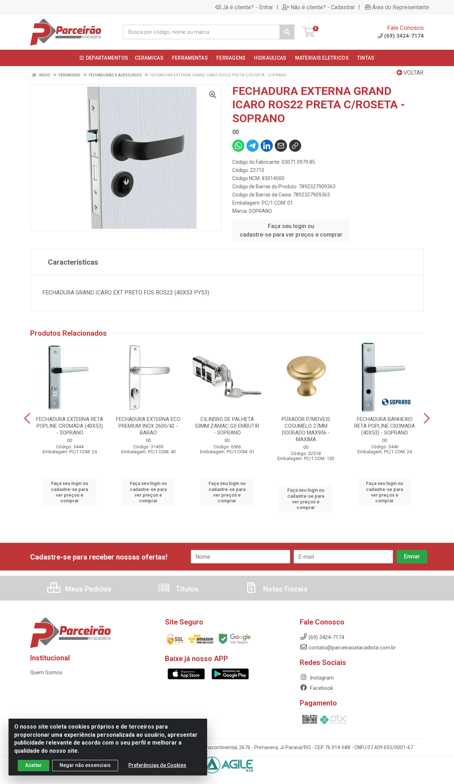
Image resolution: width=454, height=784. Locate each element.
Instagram (321, 678)
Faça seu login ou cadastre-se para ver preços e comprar (291, 230)
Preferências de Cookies (157, 765)
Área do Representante (400, 7)
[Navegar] (27, 418)
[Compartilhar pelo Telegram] (253, 146)
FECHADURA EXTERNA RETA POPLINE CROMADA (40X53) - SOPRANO (69, 426)
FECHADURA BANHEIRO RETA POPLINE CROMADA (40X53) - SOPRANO (384, 426)
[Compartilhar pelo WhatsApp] (238, 146)
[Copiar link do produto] (295, 146)
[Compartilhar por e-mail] (281, 146)
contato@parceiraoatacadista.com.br (352, 647)
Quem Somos (46, 672)
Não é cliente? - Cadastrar (322, 7)
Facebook (321, 688)
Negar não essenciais (85, 765)
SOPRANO (260, 211)
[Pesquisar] (286, 32)
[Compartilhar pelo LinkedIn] (267, 146)
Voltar (412, 72)
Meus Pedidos (87, 589)
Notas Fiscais (284, 589)
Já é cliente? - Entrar (247, 7)
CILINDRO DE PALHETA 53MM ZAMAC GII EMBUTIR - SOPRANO (227, 426)
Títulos (186, 589)
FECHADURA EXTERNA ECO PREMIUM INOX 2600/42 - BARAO (148, 426)
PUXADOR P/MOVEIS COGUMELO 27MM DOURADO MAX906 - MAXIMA (306, 429)
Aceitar (33, 765)
